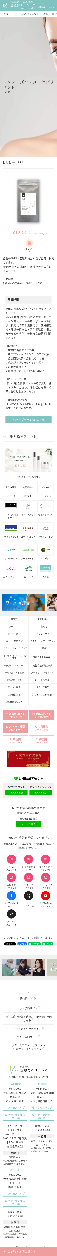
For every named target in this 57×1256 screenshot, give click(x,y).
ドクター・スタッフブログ (14, 648)
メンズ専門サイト (27, 1037)
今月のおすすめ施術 (14, 672)
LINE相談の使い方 (14, 701)
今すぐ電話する (16, 1116)
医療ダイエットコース (14, 665)
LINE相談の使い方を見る (27, 813)
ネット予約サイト (27, 1008)
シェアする (22, 944)
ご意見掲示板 (14, 694)
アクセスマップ (16, 1107)
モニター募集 (14, 687)
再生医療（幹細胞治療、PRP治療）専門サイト (28, 1018)
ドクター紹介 (14, 633)
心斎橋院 (15, 1084)
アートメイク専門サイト (27, 1029)
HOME (14, 619)
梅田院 (14, 1170)
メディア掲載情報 (14, 640)
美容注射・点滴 (14, 679)
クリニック (14, 626)
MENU (51, 7)
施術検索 (42, 7)
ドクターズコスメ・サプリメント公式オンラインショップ (28, 1047)
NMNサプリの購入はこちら (28, 419)
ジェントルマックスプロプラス (14, 657)
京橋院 (42, 1084)
